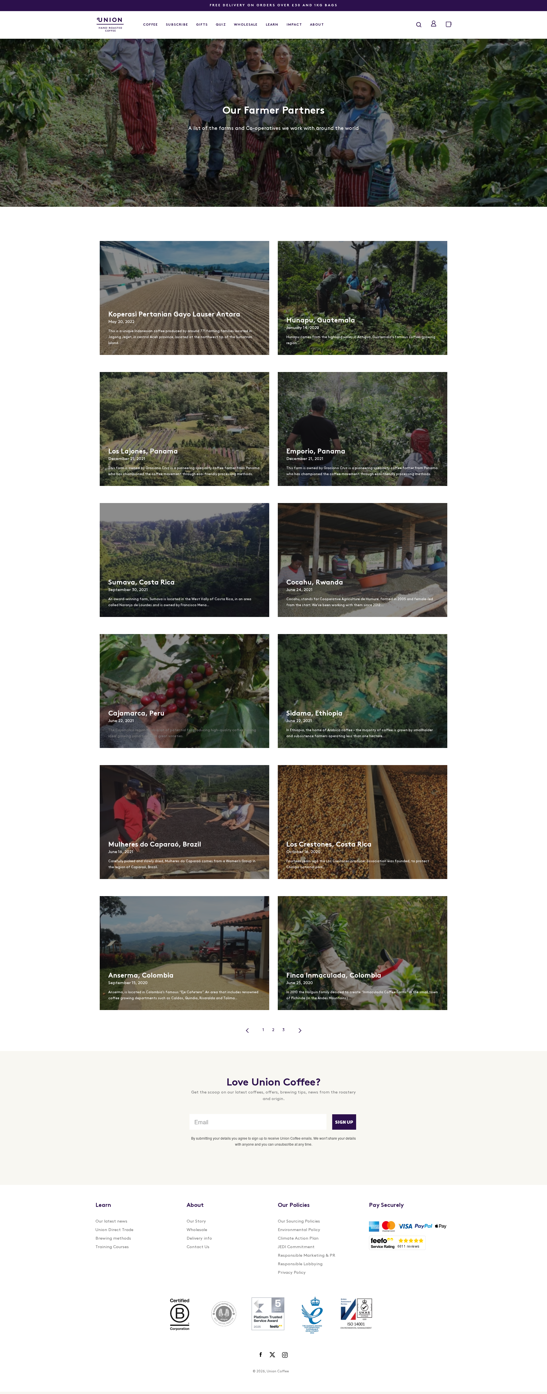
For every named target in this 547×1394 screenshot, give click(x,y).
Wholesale (246, 24)
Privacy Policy (292, 1273)
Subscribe (177, 24)
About (317, 24)
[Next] (300, 1030)
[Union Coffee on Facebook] (261, 1355)
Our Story (196, 1221)
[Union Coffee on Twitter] (272, 1355)
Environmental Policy (299, 1230)
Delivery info (199, 1238)
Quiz (221, 24)
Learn (272, 24)
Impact (294, 24)
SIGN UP (344, 1122)
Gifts (202, 24)
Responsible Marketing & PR (306, 1256)
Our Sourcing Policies (299, 1221)
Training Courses (112, 1247)
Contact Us (198, 1247)
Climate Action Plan (298, 1238)
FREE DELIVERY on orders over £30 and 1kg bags (274, 5)
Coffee (150, 24)
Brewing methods (113, 1238)
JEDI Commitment (296, 1247)
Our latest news (111, 1221)
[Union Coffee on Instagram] (285, 1355)
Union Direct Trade (114, 1230)
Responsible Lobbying (300, 1264)
